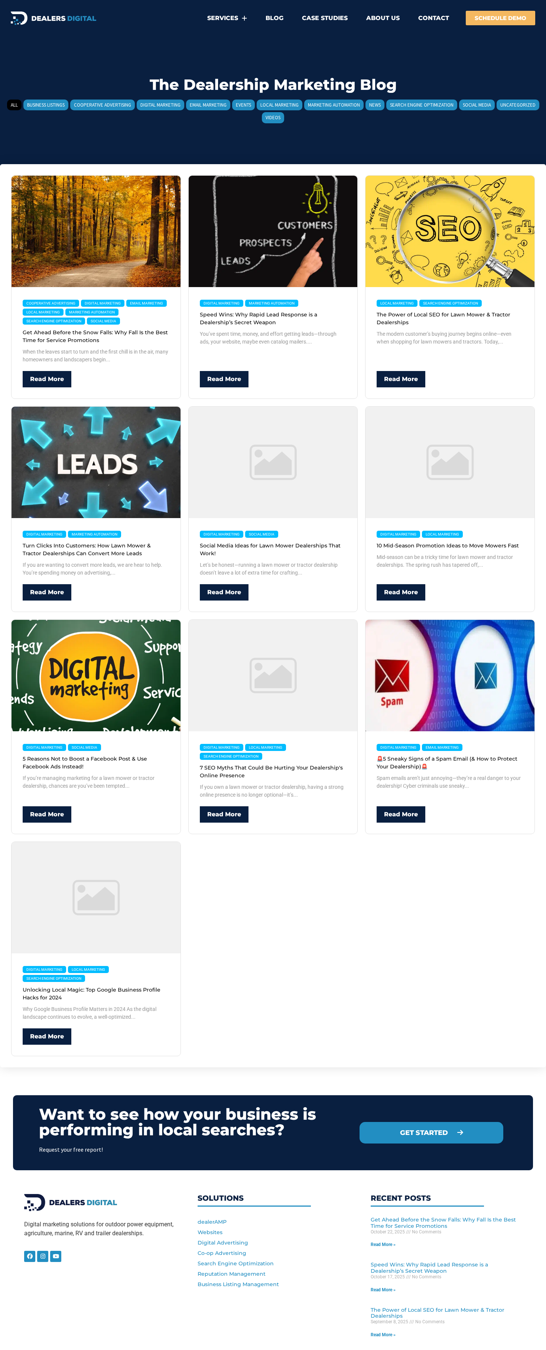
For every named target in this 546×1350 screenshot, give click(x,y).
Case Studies (325, 18)
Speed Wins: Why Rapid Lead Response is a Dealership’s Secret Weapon (429, 1267)
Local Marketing (43, 312)
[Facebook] (29, 1256)
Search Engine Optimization (53, 321)
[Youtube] (55, 1256)
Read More (47, 379)
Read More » (383, 1244)
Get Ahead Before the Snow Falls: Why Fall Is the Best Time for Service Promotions (443, 1222)
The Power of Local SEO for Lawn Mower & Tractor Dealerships (437, 1313)
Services (222, 18)
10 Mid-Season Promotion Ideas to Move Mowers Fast (448, 545)
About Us (383, 18)
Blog (274, 18)
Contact (433, 18)
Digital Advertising (223, 1242)
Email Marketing (146, 303)
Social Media (103, 321)
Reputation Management (232, 1274)
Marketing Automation (92, 312)
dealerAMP (212, 1222)
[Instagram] (42, 1256)
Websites (210, 1232)
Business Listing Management (238, 1284)
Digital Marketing (103, 303)
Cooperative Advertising (50, 303)
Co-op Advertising (222, 1253)
